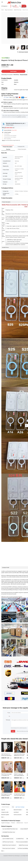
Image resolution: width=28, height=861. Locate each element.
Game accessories (17, 814)
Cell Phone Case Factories (7, 841)
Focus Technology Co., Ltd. (17, 855)
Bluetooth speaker (5, 814)
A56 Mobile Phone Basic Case (8, 832)
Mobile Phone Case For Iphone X (9, 845)
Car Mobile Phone (20, 838)
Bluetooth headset (17, 809)
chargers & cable (4, 812)
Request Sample (23, 74)
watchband (16, 812)
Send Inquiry (13, 71)
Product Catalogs (20, 807)
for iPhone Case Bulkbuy (23, 848)
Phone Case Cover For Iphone (8, 848)
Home (2, 9)
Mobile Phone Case (17, 9)
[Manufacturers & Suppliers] (14, 2)
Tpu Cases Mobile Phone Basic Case (10, 828)
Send (13, 731)
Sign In (3, 140)
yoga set (3, 809)
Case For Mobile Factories (7, 838)
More (2, 851)
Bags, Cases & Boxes (9, 9)
